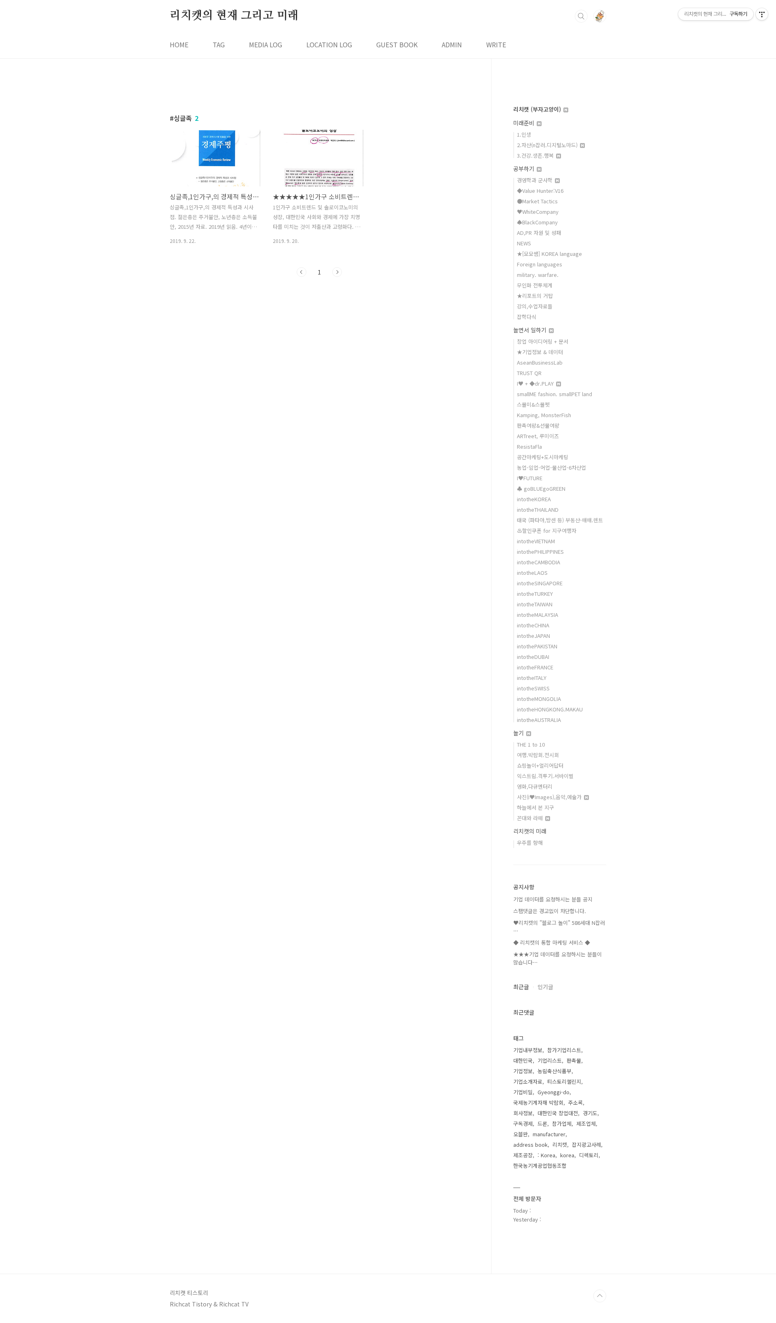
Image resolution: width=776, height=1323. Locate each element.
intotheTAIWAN (534, 604)
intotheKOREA (534, 499)
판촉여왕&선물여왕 (538, 425)
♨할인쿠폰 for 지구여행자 (546, 530)
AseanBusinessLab (540, 362)
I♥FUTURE (529, 478)
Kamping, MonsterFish (544, 415)
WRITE (496, 44)
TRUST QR (529, 373)
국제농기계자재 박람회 (538, 1102)
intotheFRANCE (535, 667)
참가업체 (561, 1123)
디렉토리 (589, 1155)
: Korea (546, 1155)
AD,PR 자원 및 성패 (539, 232)
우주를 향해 (530, 842)
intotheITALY (531, 678)
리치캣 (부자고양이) (538, 109)
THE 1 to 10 (531, 744)
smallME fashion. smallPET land (554, 394)
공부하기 (524, 169)
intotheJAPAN (533, 635)
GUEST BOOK (397, 44)
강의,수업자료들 (534, 306)
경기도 (590, 1113)
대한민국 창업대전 (558, 1113)
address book (530, 1144)
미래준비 (524, 123)
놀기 (519, 733)
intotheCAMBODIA (538, 562)
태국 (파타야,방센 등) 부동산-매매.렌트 (560, 520)
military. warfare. (538, 275)
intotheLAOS (532, 572)
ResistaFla (529, 446)
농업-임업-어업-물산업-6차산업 (551, 467)
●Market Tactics (537, 201)
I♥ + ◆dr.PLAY (536, 383)
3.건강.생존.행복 (536, 155)
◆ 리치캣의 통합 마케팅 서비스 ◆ (551, 942)
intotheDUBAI (533, 656)
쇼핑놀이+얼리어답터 (540, 765)
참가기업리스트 (564, 1050)
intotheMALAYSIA (537, 614)
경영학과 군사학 (535, 180)
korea (567, 1155)
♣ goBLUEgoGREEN (541, 488)
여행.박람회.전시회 (538, 755)
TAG (219, 44)
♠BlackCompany (537, 222)
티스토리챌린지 (564, 1081)
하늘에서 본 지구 (535, 807)
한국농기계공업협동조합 (540, 1165)
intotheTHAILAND (538, 509)
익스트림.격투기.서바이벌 (545, 776)
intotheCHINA (533, 625)
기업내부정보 (527, 1050)
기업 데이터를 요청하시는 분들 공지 (553, 899)
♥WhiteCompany (538, 211)
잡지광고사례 (586, 1144)
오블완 (520, 1134)
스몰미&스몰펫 (533, 404)
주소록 (575, 1102)
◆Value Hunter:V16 (540, 190)
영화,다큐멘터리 (534, 786)
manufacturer (549, 1134)
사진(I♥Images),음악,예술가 (550, 797)
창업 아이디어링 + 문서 (542, 341)
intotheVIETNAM (536, 541)
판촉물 (574, 1060)
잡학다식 (526, 317)
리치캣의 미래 (529, 831)
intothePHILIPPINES (540, 551)
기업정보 (523, 1071)
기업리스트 (550, 1060)
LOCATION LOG (329, 44)
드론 (542, 1123)
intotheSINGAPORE (540, 583)
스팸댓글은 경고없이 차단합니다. (549, 911)
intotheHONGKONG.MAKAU (550, 709)
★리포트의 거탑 (535, 296)
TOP (599, 1295)
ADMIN (452, 44)
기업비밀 (523, 1092)
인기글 (545, 987)
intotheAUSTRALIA (539, 720)
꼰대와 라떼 (530, 818)
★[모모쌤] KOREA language (549, 253)
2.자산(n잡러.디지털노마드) (548, 145)
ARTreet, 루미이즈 (538, 436)
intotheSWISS (533, 688)
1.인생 (524, 134)
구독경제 (523, 1123)
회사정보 (523, 1113)
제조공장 (523, 1155)
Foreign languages (539, 264)
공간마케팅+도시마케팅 (542, 457)
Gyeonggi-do (553, 1092)
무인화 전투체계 (534, 285)
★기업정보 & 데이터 (540, 352)
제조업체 (586, 1123)
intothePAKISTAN (537, 646)
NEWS (524, 243)
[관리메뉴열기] (762, 14)
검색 (581, 16)
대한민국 (523, 1060)
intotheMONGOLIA (539, 699)
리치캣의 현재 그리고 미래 (234, 15)
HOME (179, 44)
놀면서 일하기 (530, 330)
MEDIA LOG (265, 44)
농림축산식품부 (554, 1071)
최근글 (521, 987)
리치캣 (559, 1144)
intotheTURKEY (535, 593)
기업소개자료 (527, 1081)
